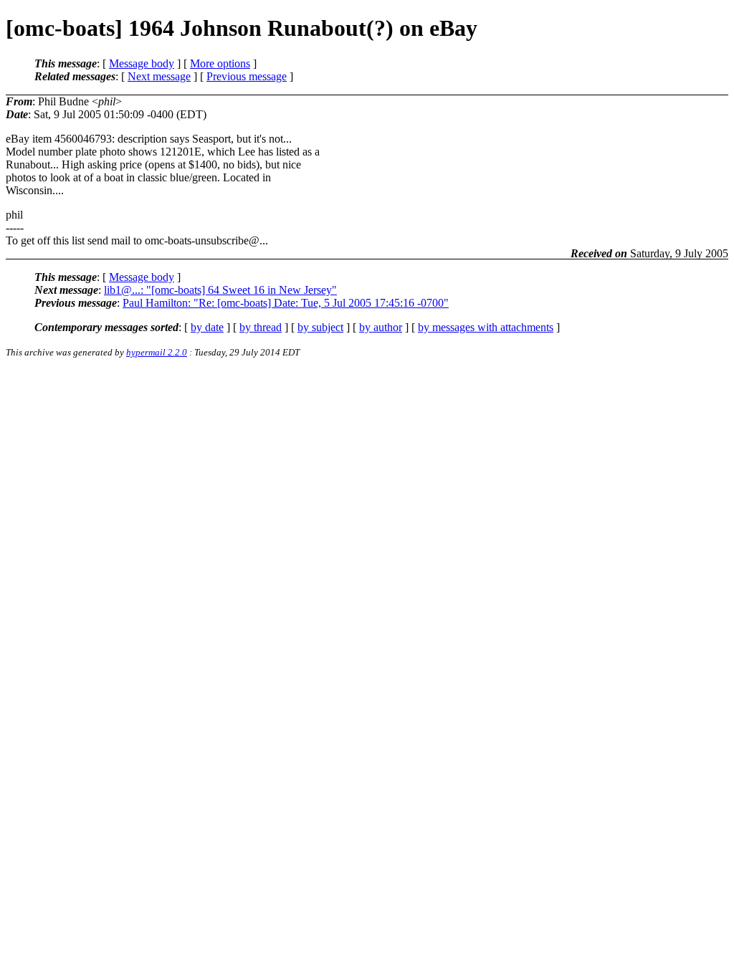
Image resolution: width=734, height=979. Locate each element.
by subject (320, 327)
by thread (260, 327)
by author (380, 327)
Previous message (246, 76)
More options (220, 63)
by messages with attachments (485, 327)
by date (207, 327)
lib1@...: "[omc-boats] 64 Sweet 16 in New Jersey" (220, 290)
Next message (159, 76)
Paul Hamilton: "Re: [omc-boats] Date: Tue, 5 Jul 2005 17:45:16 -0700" (286, 303)
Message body (141, 63)
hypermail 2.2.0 (156, 352)
